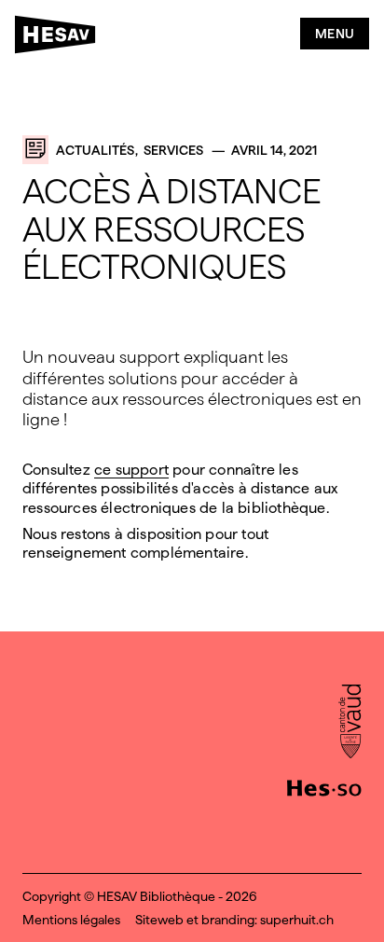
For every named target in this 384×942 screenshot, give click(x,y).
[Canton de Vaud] (350, 723)
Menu (335, 33)
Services (173, 150)
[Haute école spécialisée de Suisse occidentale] (324, 786)
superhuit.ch (297, 919)
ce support (131, 469)
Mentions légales (71, 919)
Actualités (95, 150)
